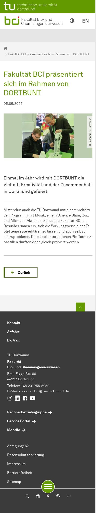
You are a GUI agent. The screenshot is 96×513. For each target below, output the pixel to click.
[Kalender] (38, 496)
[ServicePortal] (58, 496)
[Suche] (27, 496)
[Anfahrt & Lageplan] (48, 496)
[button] (21, 272)
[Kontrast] (72, 21)
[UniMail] (68, 496)
